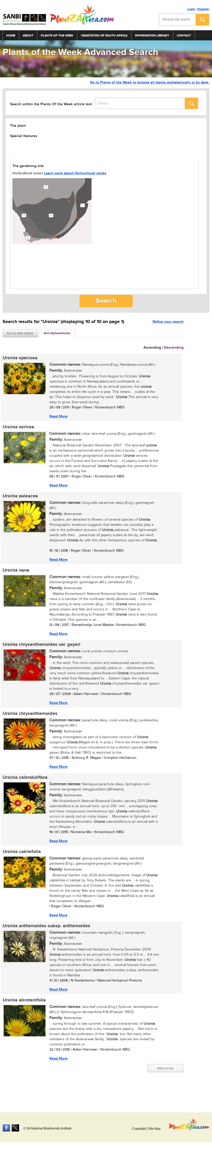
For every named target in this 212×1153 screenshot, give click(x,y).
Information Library (152, 36)
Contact (184, 36)
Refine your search (168, 321)
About (28, 36)
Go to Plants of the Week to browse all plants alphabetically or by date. (149, 82)
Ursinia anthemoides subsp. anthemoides (46, 926)
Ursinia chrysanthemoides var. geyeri (41, 644)
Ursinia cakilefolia (22, 852)
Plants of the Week (57, 36)
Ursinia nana (16, 570)
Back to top (165, 1068)
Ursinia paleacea (20, 496)
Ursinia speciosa (20, 358)
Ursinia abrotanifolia (24, 1000)
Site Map (154, 1128)
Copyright (139, 1128)
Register (203, 9)
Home (10, 36)
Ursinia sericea (18, 427)
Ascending (152, 347)
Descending (174, 347)
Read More (58, 416)
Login (191, 9)
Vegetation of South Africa (104, 36)
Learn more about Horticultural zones (75, 173)
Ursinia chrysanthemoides (30, 713)
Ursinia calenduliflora (25, 777)
